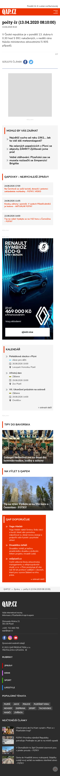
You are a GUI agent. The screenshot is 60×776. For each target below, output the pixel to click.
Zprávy (17, 589)
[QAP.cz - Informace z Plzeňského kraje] (9, 11)
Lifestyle (9, 687)
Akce (16, 704)
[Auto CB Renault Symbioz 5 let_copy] (27, 338)
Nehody (8, 708)
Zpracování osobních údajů (13, 643)
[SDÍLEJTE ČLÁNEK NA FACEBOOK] (25, 62)
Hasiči (7, 712)
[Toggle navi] (55, 11)
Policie (26, 704)
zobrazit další (45, 407)
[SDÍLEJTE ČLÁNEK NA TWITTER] (31, 62)
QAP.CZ (7, 589)
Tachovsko (45, 708)
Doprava (20, 708)
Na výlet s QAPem (17, 471)
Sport (7, 680)
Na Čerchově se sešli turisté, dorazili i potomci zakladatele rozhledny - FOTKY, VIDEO (26, 190)
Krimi (7, 672)
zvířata (18, 712)
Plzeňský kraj (41, 704)
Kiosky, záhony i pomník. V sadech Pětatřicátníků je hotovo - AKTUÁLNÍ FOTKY (27, 205)
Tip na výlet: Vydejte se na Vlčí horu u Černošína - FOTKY (27, 220)
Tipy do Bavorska (17, 424)
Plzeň (7, 704)
